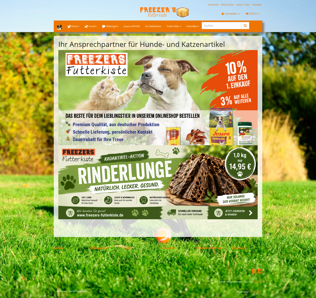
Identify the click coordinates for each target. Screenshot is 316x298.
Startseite (213, 4)
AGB (127, 248)
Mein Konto (227, 4)
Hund (92, 26)
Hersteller (192, 26)
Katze (74, 26)
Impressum (239, 248)
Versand (59, 248)
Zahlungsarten (98, 248)
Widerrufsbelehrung (209, 248)
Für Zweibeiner (153, 26)
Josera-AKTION (132, 26)
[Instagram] (260, 270)
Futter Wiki (173, 26)
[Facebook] (254, 270)
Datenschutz (168, 248)
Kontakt (257, 4)
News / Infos (243, 4)
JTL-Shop (254, 291)
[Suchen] (245, 25)
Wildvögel (111, 26)
